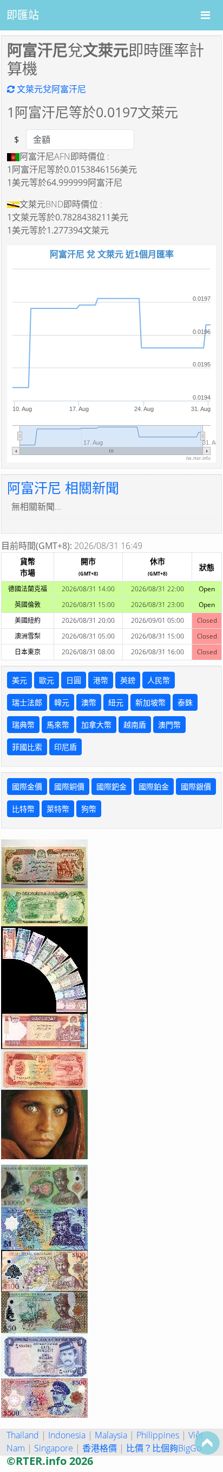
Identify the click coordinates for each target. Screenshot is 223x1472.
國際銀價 (196, 786)
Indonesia (67, 1435)
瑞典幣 (23, 724)
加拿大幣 (96, 724)
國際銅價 (69, 786)
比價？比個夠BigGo (163, 1448)
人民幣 (158, 680)
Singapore (53, 1448)
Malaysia (111, 1435)
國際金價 (27, 786)
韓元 (61, 702)
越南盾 (134, 724)
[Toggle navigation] (205, 15)
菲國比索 (27, 747)
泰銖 (185, 702)
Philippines (157, 1435)
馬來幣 (58, 724)
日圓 (73, 680)
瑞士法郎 (27, 702)
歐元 (46, 680)
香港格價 (99, 1448)
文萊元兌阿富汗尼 (50, 89)
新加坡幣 (150, 702)
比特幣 (23, 809)
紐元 (115, 702)
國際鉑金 (154, 786)
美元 (19, 680)
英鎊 (127, 680)
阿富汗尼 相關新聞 (63, 487)
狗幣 (88, 809)
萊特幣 (58, 809)
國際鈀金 (111, 786)
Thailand (22, 1435)
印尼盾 (65, 747)
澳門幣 (169, 724)
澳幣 (88, 702)
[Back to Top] (207, 1443)
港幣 (100, 680)
